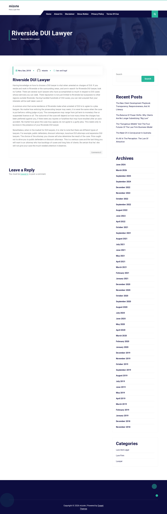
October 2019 (122, 364)
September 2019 (123, 370)
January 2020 (122, 347)
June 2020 (120, 318)
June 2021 (120, 250)
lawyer (119, 461)
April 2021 (120, 261)
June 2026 (120, 164)
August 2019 (121, 375)
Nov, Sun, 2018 (24, 71)
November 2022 (123, 193)
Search (119, 74)
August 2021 (121, 239)
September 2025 (123, 176)
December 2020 (123, 284)
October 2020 (122, 296)
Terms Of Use (112, 14)
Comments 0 (96, 152)
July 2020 (120, 313)
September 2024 (123, 181)
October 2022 (122, 199)
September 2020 (123, 301)
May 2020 (120, 324)
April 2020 (120, 330)
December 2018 (123, 421)
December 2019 (123, 353)
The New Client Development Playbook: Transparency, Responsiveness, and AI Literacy (133, 106)
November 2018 (123, 427)
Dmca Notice (83, 14)
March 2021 (121, 267)
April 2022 (120, 221)
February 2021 (122, 273)
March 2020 (121, 336)
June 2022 (120, 216)
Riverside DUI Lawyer (30, 39)
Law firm (120, 455)
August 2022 (121, 210)
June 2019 (120, 387)
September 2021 (123, 233)
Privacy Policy (97, 14)
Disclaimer (70, 14)
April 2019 (120, 398)
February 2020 (122, 341)
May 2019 (120, 393)
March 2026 (121, 170)
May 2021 (120, 256)
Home (48, 14)
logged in (24, 174)
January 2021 (122, 278)
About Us (58, 14)
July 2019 (120, 381)
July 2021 (120, 244)
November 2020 (123, 290)
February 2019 (122, 410)
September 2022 (123, 204)
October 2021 (122, 227)
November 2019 (123, 358)
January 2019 (122, 415)
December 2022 (123, 187)
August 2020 (121, 307)
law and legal (61, 71)
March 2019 (121, 404)
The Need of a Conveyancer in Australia (133, 133)
